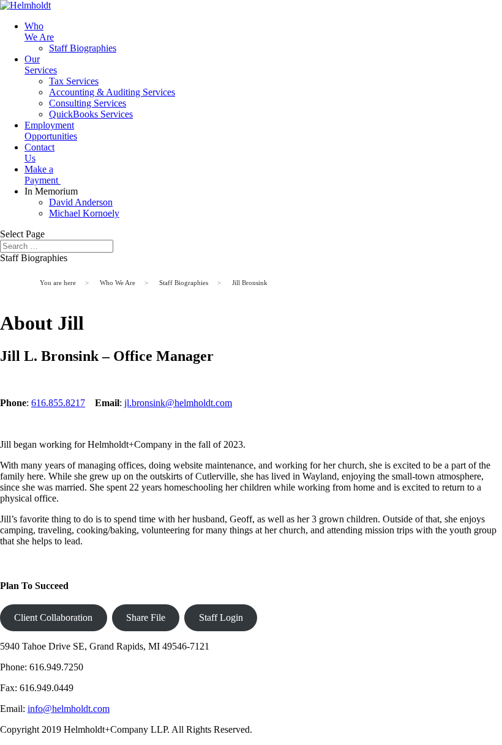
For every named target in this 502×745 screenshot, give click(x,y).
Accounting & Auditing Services (112, 92)
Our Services (40, 64)
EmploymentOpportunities (50, 130)
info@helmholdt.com (69, 708)
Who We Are (39, 31)
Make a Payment (42, 174)
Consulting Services (87, 103)
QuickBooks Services (91, 114)
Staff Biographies (82, 48)
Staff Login (221, 617)
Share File (145, 617)
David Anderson (81, 202)
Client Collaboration (53, 617)
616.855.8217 (58, 403)
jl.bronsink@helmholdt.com (178, 403)
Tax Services (74, 81)
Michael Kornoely (84, 213)
